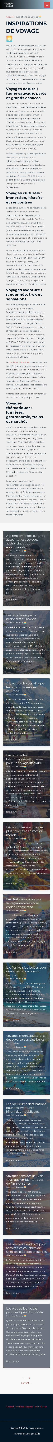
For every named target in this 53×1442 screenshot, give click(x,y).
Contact (10, 1406)
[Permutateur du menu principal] (47, 5)
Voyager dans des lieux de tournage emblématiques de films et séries (25, 1179)
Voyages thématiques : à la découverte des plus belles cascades (25, 1039)
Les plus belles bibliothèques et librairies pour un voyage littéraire (24, 759)
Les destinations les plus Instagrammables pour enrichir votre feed (24, 903)
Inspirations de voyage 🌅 (16, 551)
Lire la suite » (12, 600)
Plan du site (41, 1406)
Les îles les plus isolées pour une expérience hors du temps (26, 971)
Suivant (26, 1383)
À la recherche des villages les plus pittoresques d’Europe (25, 687)
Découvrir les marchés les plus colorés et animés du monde (24, 831)
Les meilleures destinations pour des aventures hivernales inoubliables (26, 1107)
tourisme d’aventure (19, 362)
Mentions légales (24, 1406)
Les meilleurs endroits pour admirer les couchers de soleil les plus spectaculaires (26, 1248)
